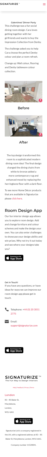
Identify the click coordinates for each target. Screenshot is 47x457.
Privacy (26, 387)
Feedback (20, 387)
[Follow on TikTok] (24, 333)
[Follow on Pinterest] (9, 333)
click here (17, 198)
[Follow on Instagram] (19, 333)
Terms (32, 387)
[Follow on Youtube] (14, 333)
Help (14, 387)
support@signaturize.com (24, 325)
